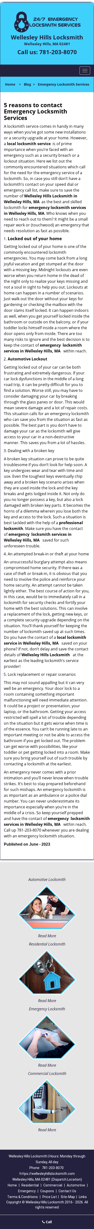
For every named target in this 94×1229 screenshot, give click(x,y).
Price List (49, 1197)
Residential (30, 1185)
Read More (47, 936)
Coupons (47, 1191)
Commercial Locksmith (47, 1073)
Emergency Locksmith (47, 1009)
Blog (27, 84)
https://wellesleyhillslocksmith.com (47, 1174)
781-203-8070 (58, 52)
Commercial (52, 1185)
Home (10, 84)
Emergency (27, 1191)
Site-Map (68, 1197)
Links (83, 1197)
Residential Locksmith (47, 944)
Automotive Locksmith (47, 879)
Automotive (76, 1185)
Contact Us (67, 1191)
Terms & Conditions (22, 1197)
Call (48, 1222)
